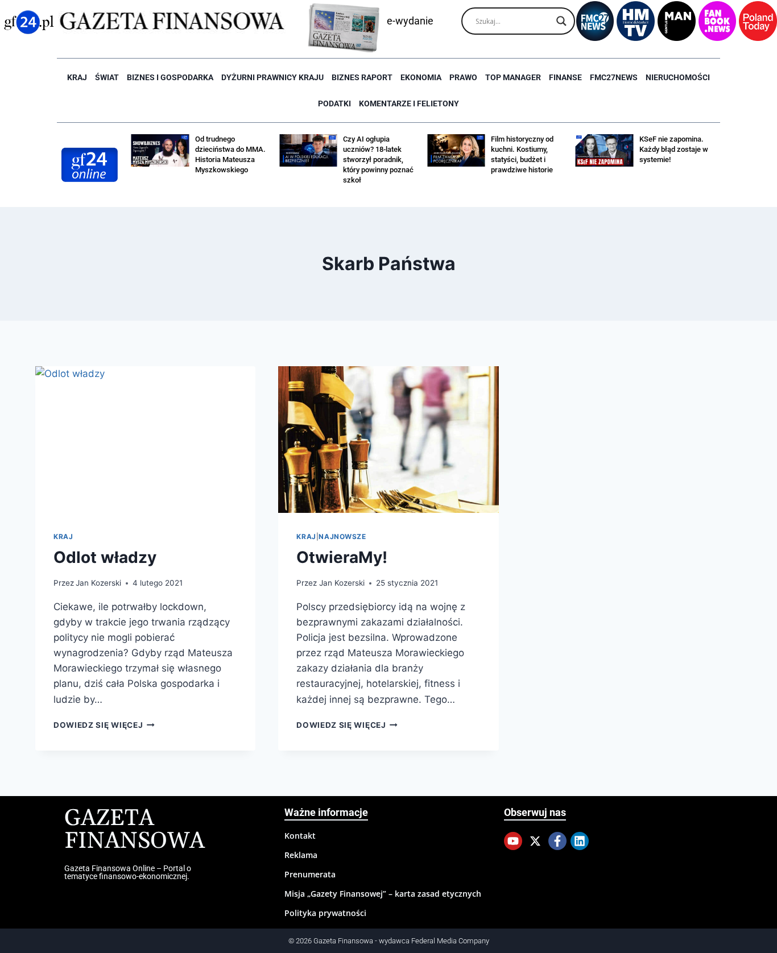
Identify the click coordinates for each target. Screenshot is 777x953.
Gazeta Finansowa (134, 830)
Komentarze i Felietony (409, 103)
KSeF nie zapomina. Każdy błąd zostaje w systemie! (673, 149)
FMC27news (614, 77)
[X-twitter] (535, 841)
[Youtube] (513, 841)
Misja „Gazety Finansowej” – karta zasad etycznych (382, 893)
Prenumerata (310, 874)
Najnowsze (342, 536)
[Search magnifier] (561, 21)
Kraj (77, 77)
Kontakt (300, 835)
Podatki (334, 103)
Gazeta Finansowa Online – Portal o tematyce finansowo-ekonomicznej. (127, 872)
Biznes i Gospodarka (170, 77)
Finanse (565, 77)
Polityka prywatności (325, 913)
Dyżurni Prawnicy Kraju (272, 77)
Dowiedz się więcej (104, 725)
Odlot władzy (104, 557)
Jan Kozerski (98, 582)
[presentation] (145, 439)
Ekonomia (420, 77)
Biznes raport (362, 77)
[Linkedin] (580, 841)
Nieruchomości (678, 77)
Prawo (463, 77)
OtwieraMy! (341, 557)
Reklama (300, 855)
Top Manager (513, 77)
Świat (107, 77)
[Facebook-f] (557, 841)
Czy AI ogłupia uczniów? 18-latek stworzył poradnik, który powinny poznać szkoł (378, 159)
